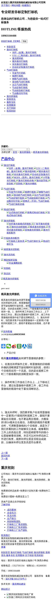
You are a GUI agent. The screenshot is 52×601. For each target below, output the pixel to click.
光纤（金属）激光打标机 (24, 52)
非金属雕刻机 (15, 263)
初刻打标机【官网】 (11, 41)
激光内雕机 (31, 183)
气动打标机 (12, 70)
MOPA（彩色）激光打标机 (27, 177)
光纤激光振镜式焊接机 (20, 224)
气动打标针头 (34, 241)
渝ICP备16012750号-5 (16, 579)
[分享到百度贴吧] (29, 346)
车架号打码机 (19, 73)
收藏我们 (26, 5)
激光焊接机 (12, 96)
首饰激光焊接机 (33, 230)
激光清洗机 (9, 254)
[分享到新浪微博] (14, 346)
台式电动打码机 (17, 212)
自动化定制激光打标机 (23, 67)
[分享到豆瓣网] (19, 346)
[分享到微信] (8, 346)
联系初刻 (11, 111)
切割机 (19, 183)
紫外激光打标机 (20, 61)
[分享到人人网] (24, 346)
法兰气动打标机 (20, 84)
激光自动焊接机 (20, 227)
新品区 (7, 273)
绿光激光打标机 (20, 64)
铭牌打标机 (17, 76)
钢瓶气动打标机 (20, 79)
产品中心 (7, 159)
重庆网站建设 (19, 584)
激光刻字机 (42, 180)
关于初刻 (11, 108)
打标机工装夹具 (17, 241)
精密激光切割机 (11, 249)
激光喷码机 (17, 58)
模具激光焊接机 (41, 152)
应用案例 (11, 105)
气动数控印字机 (20, 93)
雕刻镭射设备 (10, 260)
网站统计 (5, 589)
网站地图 (16, 5)
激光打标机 (12, 49)
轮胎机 (7, 268)
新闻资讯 (11, 99)
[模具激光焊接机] (10, 278)
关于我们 (5, 5)
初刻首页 (11, 46)
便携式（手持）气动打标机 (36, 201)
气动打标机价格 (16, 204)
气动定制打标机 (20, 87)
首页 (15, 152)
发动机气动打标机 (21, 81)
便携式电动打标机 (36, 212)
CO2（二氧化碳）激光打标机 (26, 55)
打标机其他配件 (11, 238)
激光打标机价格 (26, 180)
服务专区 (11, 102)
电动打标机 (9, 209)
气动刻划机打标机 (21, 90)
